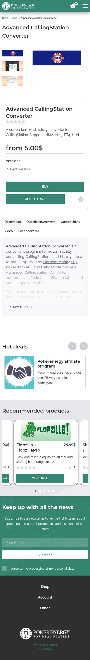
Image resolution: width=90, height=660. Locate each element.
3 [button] (44, 491)
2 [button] (40, 491)
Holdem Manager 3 (60, 262)
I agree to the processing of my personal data (41, 568)
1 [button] (35, 491)
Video (9, 231)
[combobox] (45, 169)
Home (5, 18)
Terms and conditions (45, 644)
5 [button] (53, 491)
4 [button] (49, 491)
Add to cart (35, 199)
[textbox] (26, 169)
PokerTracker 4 (19, 267)
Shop (14, 18)
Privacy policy (45, 648)
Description (13, 222)
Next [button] (84, 346)
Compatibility (70, 222)
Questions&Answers (40, 222)
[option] (12, 53)
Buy (45, 186)
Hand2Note (51, 267)
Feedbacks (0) (28, 231)
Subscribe (45, 555)
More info (40, 478)
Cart (75, 4)
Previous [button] (72, 346)
